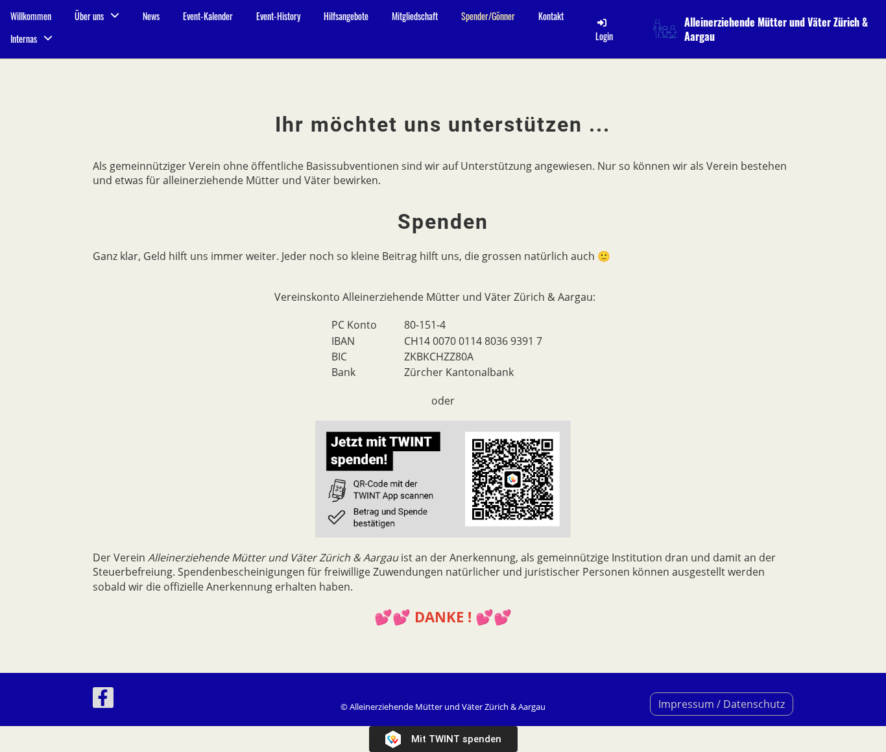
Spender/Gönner (488, 16)
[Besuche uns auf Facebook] (103, 700)
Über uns (89, 16)
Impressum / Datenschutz (721, 704)
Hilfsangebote (346, 16)
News (151, 16)
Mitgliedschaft (415, 16)
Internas (23, 38)
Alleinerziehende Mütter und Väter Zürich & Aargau (776, 29)
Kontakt (551, 16)
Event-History (278, 16)
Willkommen (30, 16)
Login (604, 36)
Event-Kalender (208, 16)
